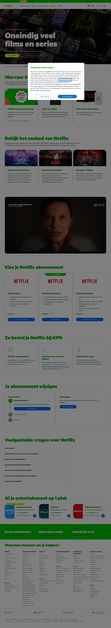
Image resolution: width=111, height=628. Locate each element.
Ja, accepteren (67, 96)
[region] (56, 81)
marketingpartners (65, 80)
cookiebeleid (76, 84)
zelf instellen (46, 90)
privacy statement (38, 86)
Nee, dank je (45, 96)
